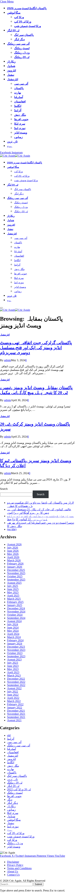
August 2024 (14, 621)
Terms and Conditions (19, 868)
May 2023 (13, 669)
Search (4, 488)
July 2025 (12, 585)
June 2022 (13, 694)
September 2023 (16, 656)
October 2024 (14, 614)
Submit (38, 884)
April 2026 (13, 557)
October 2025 (14, 576)
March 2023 (14, 675)
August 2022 (14, 688)
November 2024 (16, 611)
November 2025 (16, 573)
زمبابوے (18, 137)
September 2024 (16, 617)
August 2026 (14, 544)
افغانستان (20, 101)
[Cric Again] (15, 155)
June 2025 (13, 589)
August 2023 (14, 659)
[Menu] (1, 307)
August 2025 (14, 582)
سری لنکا (19, 124)
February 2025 (15, 601)
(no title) (11, 529)
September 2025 (16, 579)
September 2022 (16, 685)
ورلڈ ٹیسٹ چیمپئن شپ (27, 26)
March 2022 (14, 701)
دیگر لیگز (19, 39)
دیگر (9, 799)
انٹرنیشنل (12, 79)
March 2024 (14, 637)
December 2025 (16, 569)
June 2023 (13, 665)
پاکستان (19, 88)
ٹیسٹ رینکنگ (22, 48)
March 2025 (14, 598)
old (9, 735)
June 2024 (13, 627)
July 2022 (12, 691)
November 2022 (16, 681)
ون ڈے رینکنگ (22, 52)
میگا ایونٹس (14, 12)
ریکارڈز (11, 61)
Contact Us (13, 874)
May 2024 (13, 630)
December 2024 (16, 608)
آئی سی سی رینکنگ (18, 44)
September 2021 (16, 717)
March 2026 (14, 560)
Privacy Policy (15, 865)
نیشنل (10, 75)
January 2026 (14, 566)
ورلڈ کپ (19, 17)
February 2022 (15, 704)
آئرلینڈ (17, 110)
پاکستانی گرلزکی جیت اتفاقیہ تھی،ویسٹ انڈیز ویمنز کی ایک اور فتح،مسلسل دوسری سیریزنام (36, 347)
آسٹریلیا (18, 97)
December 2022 (16, 678)
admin (7, 360)
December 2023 (16, 646)
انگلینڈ (17, 106)
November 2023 (16, 649)
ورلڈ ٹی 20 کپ (22, 21)
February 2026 (15, 563)
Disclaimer (13, 861)
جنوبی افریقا (21, 119)
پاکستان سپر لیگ (24, 35)
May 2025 (13, 592)
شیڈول (11, 66)
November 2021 (16, 713)
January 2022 (14, 707)
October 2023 (14, 653)
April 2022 (13, 697)
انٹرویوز (11, 70)
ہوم (9, 146)
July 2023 (12, 662)
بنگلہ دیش (20, 115)
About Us (12, 871)
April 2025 (13, 595)
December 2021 (16, 710)
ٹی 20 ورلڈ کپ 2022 (19, 789)
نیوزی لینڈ (19, 128)
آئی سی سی (21, 84)
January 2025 (14, 605)
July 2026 (12, 547)
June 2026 (13, 550)
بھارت (17, 92)
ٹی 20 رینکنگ (21, 57)
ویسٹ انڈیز (20, 132)
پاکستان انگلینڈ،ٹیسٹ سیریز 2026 (26, 8)
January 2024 (14, 643)
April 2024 (13, 633)
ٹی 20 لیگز (13, 30)
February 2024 (15, 640)
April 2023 (13, 672)
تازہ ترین (12, 141)
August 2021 (14, 720)
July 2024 (12, 624)
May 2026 (13, 554)
